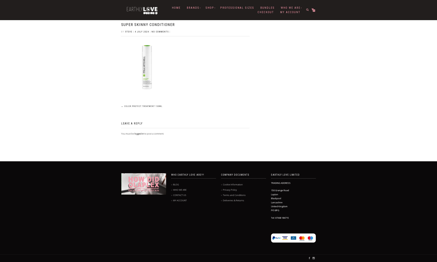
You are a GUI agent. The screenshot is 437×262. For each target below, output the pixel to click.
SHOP (210, 7)
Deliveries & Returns (233, 200)
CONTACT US (179, 195)
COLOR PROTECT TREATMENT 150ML (141, 106)
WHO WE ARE (290, 7)
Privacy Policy (230, 189)
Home (176, 7)
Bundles (267, 7)
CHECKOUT (266, 12)
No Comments (160, 32)
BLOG (176, 184)
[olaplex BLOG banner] (143, 184)
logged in (139, 133)
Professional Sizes (237, 7)
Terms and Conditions (234, 195)
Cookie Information (233, 184)
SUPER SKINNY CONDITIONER (148, 25)
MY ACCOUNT (290, 12)
